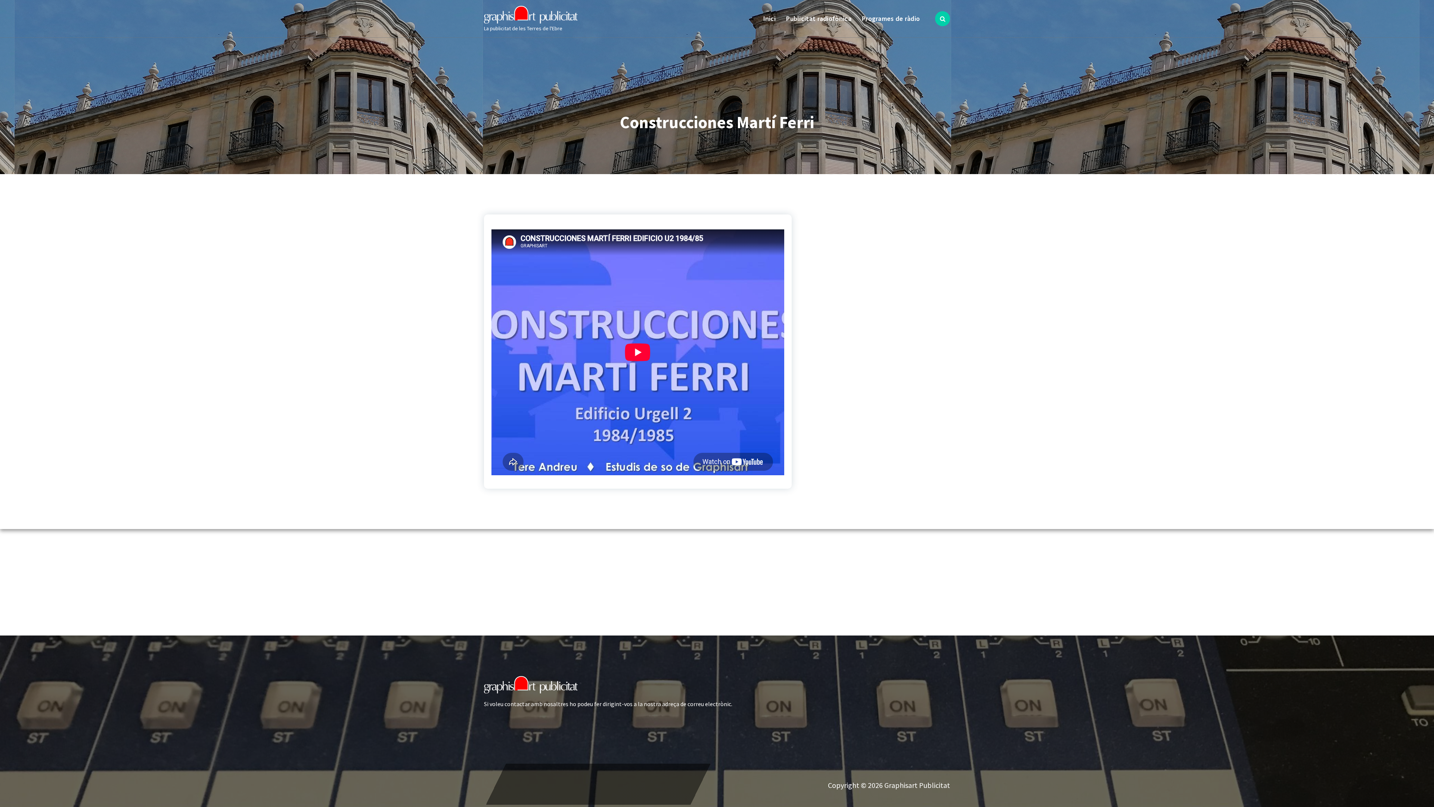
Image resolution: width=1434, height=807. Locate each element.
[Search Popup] (942, 18)
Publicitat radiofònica (818, 18)
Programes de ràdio (891, 18)
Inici (769, 18)
